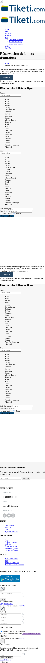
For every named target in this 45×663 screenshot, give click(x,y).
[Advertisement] (22, 241)
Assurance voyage (16, 44)
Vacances (8, 33)
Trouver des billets (7, 216)
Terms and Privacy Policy (31, 634)
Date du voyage (6, 209)
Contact (7, 529)
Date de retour (5, 211)
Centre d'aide (9, 525)
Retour (18, 214)
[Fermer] (2, 588)
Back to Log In (5, 660)
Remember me (7, 602)
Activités (8, 36)
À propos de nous (11, 532)
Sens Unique (7, 214)
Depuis (2, 93)
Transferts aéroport (16, 40)
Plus (6, 38)
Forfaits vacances (11, 542)
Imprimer (8, 527)
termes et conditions (12, 563)
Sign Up (8, 48)
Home (7, 29)
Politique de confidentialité (14, 565)
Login (7, 46)
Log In (21, 638)
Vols (6, 31)
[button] (22, 662)
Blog (6, 561)
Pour (1, 151)
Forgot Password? (6, 604)
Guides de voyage (15, 42)
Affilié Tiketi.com (11, 559)
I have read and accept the (21, 634)
